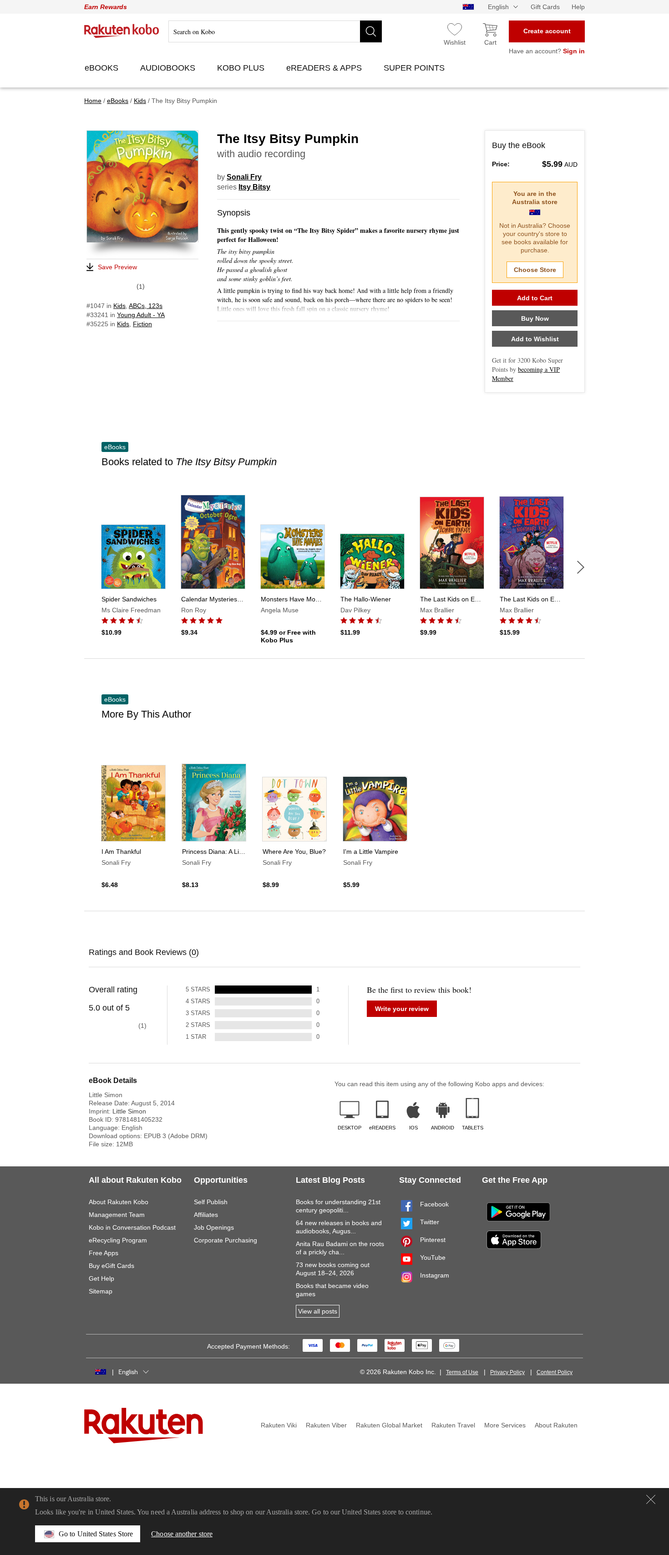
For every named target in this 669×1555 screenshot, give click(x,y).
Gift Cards (545, 6)
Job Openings (214, 1227)
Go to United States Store (96, 1534)
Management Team (117, 1214)
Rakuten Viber (326, 1425)
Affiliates (206, 1214)
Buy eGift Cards (111, 1265)
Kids (119, 305)
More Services (505, 1425)
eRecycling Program (118, 1240)
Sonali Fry (244, 177)
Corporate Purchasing (225, 1240)
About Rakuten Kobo (118, 1202)
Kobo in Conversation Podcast (132, 1227)
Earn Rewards (105, 6)
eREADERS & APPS (325, 67)
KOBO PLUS (242, 67)
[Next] (581, 567)
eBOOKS (103, 67)
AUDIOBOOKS (169, 67)
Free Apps (103, 1253)
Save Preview (117, 267)
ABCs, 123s (145, 305)
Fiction (142, 324)
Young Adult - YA (141, 314)
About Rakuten (556, 1425)
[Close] (650, 1499)
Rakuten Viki (279, 1425)
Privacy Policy (507, 1372)
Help (578, 6)
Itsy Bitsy (254, 187)
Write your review (402, 1008)
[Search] (371, 31)
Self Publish (211, 1202)
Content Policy (555, 1372)
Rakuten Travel (453, 1425)
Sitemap (100, 1291)
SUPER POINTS (415, 67)
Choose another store (182, 1534)
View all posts (317, 1311)
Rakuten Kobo (121, 31)
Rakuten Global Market (389, 1425)
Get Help (101, 1278)
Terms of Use (462, 1372)
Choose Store (535, 269)
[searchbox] (275, 31)
